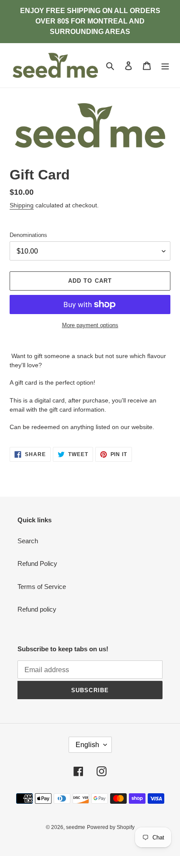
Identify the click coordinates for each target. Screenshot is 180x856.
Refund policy (36, 609)
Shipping (22, 205)
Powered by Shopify (111, 827)
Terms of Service (41, 586)
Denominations (28, 235)
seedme (75, 827)
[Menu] (165, 65)
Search (27, 541)
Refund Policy (37, 563)
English (87, 744)
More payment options (90, 325)
